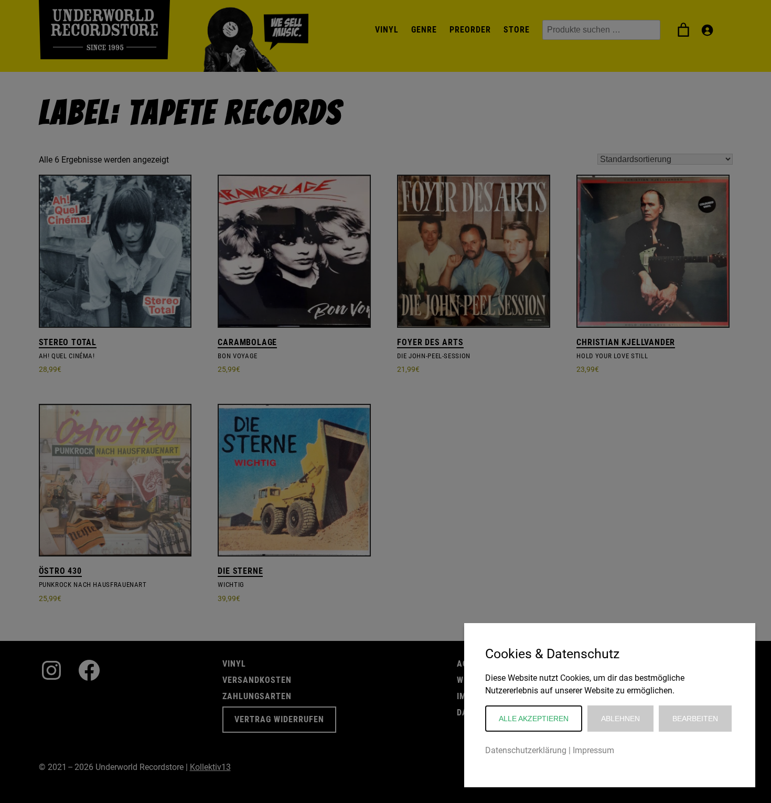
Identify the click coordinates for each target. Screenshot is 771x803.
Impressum (593, 750)
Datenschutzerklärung (525, 750)
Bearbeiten (695, 718)
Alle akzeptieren (534, 718)
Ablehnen (620, 718)
